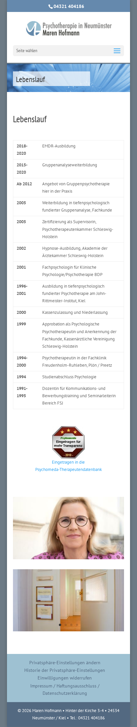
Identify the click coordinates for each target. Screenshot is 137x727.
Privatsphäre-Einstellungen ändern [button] (64, 663)
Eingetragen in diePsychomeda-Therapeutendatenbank (68, 465)
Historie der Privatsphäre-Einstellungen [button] (64, 670)
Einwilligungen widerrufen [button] (65, 678)
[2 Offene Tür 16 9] (68, 630)
